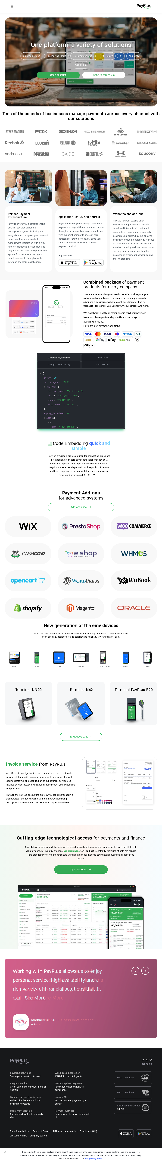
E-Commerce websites (84, 55)
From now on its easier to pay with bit (72, 1116)
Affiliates (57, 1131)
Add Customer (103, 364)
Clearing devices (31, 55)
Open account (58, 75)
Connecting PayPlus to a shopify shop (26, 1116)
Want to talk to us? (104, 75)
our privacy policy (94, 1158)
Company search (38, 1135)
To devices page (79, 736)
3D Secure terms (18, 1135)
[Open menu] (12, 6)
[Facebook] (150, 1064)
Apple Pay (134, 55)
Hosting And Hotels (56, 55)
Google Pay (81, 64)
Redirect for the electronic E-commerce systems (25, 1102)
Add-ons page (79, 507)
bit (121, 55)
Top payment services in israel (25, 1076)
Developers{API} (88, 1131)
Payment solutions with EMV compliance (69, 1088)
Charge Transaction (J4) (59, 364)
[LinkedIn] (147, 1064)
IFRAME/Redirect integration (69, 1076)
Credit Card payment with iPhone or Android (28, 1088)
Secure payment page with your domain (71, 1102)
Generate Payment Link (59, 358)
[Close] (5, 1151)
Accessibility (71, 1131)
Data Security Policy (20, 1131)
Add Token (103, 358)
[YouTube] (143, 1064)
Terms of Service (41, 1131)
